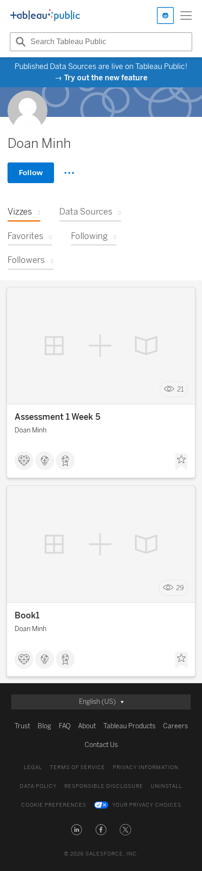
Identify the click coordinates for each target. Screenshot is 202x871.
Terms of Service (77, 767)
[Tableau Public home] (45, 15)
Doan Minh (31, 430)
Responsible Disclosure (103, 786)
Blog (44, 726)
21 (180, 389)
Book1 (27, 615)
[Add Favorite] (181, 461)
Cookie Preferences (53, 805)
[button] (76, 829)
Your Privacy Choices (146, 805)
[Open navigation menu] (186, 15)
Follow (31, 172)
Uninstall (166, 786)
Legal (33, 767)
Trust (22, 726)
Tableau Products (129, 726)
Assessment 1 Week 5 (58, 417)
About (87, 726)
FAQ (64, 726)
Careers (175, 726)
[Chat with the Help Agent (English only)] (165, 15)
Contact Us (101, 745)
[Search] (19, 41)
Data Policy (38, 786)
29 (180, 588)
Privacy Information (146, 767)
